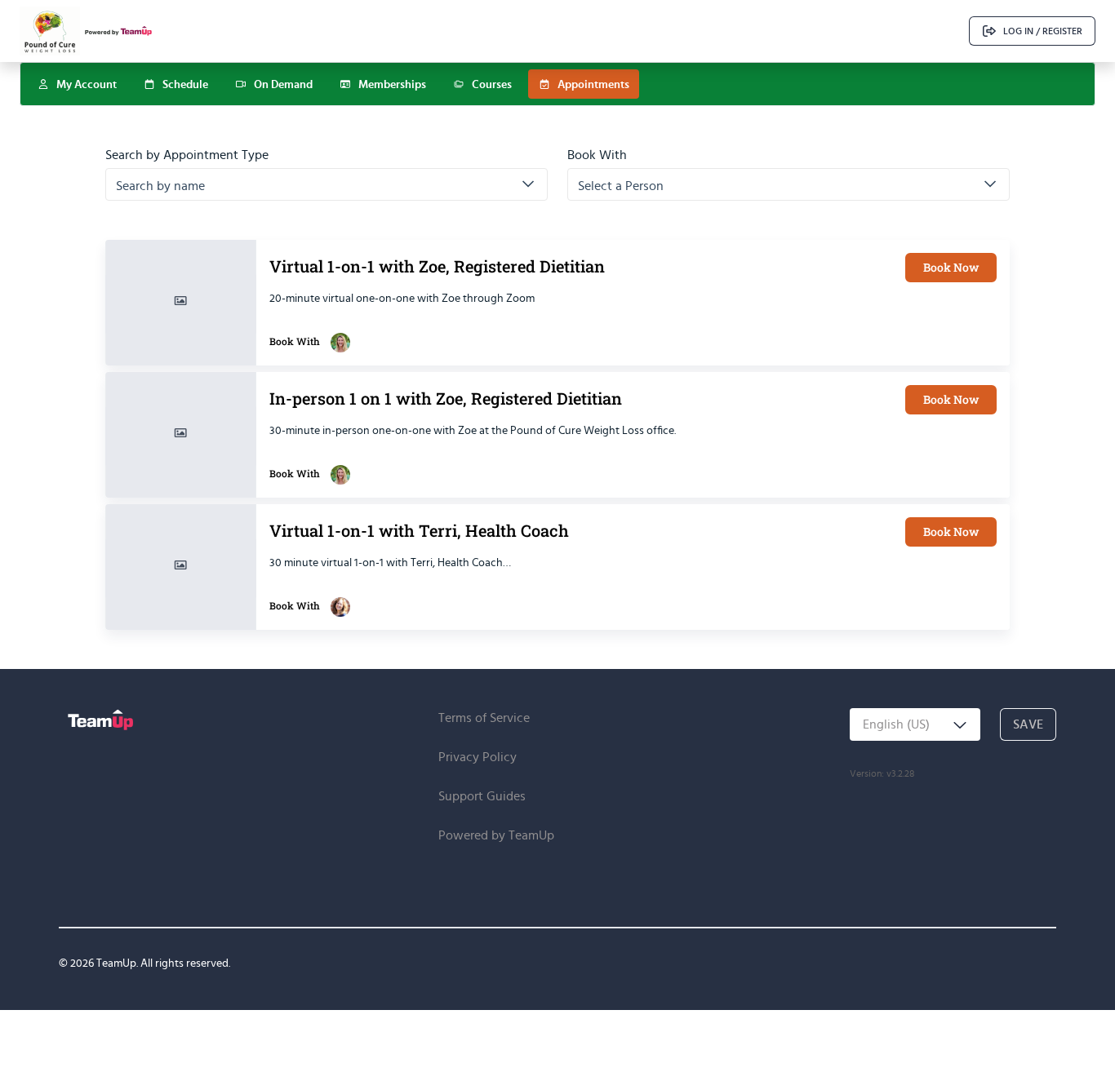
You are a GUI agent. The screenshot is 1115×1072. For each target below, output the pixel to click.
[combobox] (915, 724)
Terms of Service (484, 717)
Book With (597, 155)
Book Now (951, 267)
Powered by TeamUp (496, 835)
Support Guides (482, 796)
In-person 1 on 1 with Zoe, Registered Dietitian (445, 400)
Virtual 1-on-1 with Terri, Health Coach (419, 532)
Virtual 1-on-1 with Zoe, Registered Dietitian (437, 268)
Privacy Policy (477, 756)
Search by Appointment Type (187, 155)
